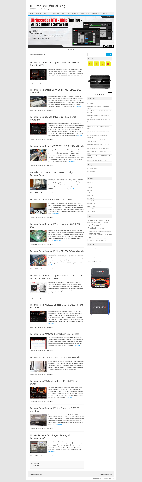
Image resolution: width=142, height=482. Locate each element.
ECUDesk (106, 222)
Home (31, 13)
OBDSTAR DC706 (85, 13)
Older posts (35, 465)
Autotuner (92, 220)
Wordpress (111, 478)
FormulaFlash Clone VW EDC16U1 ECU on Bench (55, 357)
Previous (30, 32)
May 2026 (89, 190)
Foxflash (38, 13)
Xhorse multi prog (100, 238)
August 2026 (90, 182)
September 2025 (91, 211)
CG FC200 (107, 220)
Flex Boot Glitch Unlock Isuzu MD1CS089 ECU (98, 124)
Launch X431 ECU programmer (102, 231)
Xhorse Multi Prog (73, 13)
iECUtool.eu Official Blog (47, 6)
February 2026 (90, 198)
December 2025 (91, 203)
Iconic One (95, 478)
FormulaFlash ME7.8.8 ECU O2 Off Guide (51, 199)
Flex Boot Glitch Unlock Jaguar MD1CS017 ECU (98, 148)
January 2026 (90, 200)
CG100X (101, 220)
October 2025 (90, 208)
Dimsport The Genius (92, 222)
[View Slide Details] (71, 32)
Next (112, 32)
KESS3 (90, 231)
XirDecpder (98, 240)
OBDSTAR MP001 (90, 236)
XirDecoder (91, 240)
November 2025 (91, 206)
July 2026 (89, 184)
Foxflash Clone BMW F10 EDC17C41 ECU (97, 160)
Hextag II (105, 228)
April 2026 (89, 192)
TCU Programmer (91, 173)
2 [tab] (70, 49)
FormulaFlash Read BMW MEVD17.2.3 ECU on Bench (57, 146)
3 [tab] (71, 49)
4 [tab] (73, 49)
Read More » (73, 79)
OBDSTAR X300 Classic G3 (102, 236)
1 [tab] (68, 49)
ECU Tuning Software (92, 168)
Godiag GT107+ (100, 228)
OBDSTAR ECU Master (106, 234)
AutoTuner (56, 13)
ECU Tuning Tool (39, 83)
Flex (63, 13)
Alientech (46, 13)
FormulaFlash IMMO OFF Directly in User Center (54, 334)
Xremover (103, 240)
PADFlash (105, 13)
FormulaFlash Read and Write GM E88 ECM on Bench (57, 251)
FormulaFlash (96, 13)
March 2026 (90, 195)
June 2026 (89, 187)
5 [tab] (103, 94)
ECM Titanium (100, 222)
